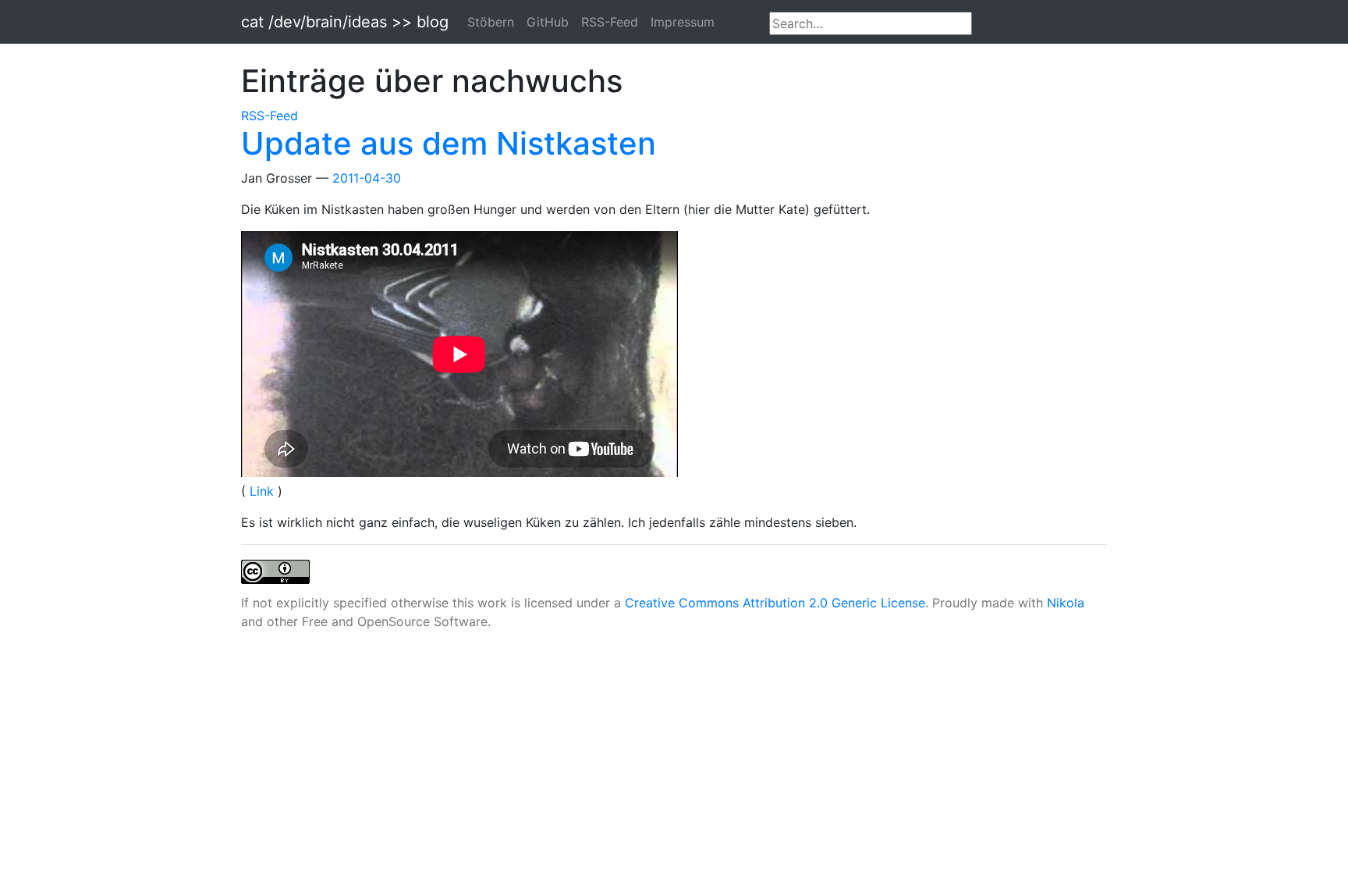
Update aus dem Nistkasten (448, 143)
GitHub (548, 22)
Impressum (683, 22)
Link (264, 491)
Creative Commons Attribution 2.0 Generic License (775, 602)
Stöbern (490, 22)
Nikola (1065, 602)
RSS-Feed (609, 22)
